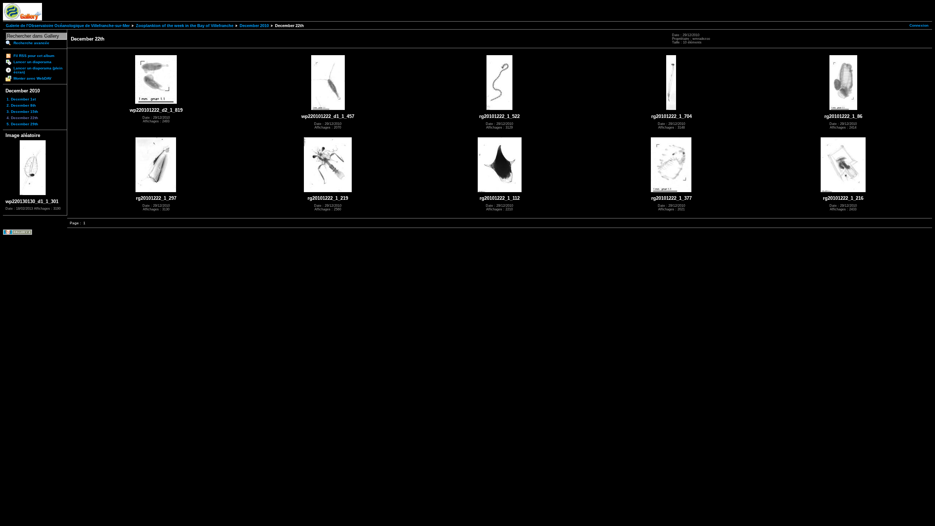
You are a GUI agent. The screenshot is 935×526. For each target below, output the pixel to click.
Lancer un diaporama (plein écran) (38, 70)
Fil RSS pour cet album (34, 56)
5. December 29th (22, 124)
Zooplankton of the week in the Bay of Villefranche (184, 25)
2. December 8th (21, 105)
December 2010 (254, 25)
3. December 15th (22, 112)
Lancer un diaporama (32, 62)
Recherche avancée (31, 43)
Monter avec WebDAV (32, 78)
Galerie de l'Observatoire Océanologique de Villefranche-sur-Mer (68, 25)
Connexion (918, 25)
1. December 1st (21, 99)
